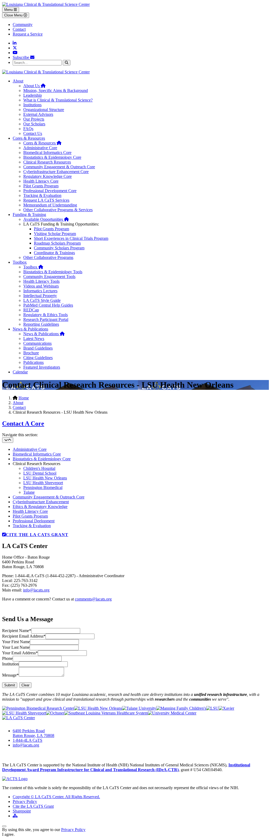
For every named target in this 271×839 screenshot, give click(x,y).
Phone (7, 658)
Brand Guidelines (38, 348)
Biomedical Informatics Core (47, 152)
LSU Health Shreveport (43, 482)
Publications (33, 362)
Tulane (29, 492)
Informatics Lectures (40, 291)
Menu (9, 10)
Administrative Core (40, 147)
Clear (25, 685)
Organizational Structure (43, 109)
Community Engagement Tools (49, 276)
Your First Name (16, 641)
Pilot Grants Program (40, 186)
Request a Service (28, 34)
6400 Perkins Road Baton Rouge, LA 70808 (33, 733)
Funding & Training (29, 214)
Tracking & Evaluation (42, 195)
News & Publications (30, 329)
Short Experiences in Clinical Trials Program (71, 238)
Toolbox (20, 262)
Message (10, 675)
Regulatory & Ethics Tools (45, 314)
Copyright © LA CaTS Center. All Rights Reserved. (56, 796)
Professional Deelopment (34, 521)
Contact (19, 29)
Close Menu (14, 15)
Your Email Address (20, 653)
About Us (34, 85)
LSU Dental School (39, 473)
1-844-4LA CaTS (27, 740)
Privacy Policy (25, 801)
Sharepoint (22, 811)
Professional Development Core (49, 190)
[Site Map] (15, 816)
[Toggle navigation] (7, 440)
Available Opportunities (46, 219)
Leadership (32, 95)
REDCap (31, 310)
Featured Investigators (41, 367)
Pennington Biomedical (42, 487)
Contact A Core (23, 423)
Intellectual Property (40, 295)
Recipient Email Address (24, 636)
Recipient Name (16, 630)
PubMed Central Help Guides (48, 305)
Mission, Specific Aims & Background (55, 90)
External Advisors (38, 114)
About (18, 81)
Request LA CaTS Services (46, 200)
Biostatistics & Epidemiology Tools (52, 272)
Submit (9, 685)
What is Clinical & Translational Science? (58, 100)
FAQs (28, 128)
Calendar (20, 372)
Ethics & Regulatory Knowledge (40, 506)
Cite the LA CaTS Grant (33, 806)
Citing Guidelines (38, 357)
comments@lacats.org (93, 599)
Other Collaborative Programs (48, 257)
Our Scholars (34, 124)
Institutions (32, 105)
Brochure (31, 353)
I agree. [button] (8, 834)
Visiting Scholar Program (55, 233)
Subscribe (21, 57)
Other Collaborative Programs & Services (58, 209)
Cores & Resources (29, 138)
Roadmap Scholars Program (57, 243)
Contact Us (32, 133)
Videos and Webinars (41, 286)
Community (23, 24)
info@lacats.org (36, 590)
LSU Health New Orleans (45, 478)
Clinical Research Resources (47, 162)
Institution (10, 664)
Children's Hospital (39, 468)
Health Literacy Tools (41, 281)
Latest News (33, 338)
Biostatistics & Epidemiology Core (52, 157)
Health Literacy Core (40, 181)
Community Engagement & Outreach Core (59, 167)
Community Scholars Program (59, 248)
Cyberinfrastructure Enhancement (41, 502)
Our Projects (33, 119)
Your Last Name (16, 647)
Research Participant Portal (45, 319)
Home (24, 398)
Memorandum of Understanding (50, 205)
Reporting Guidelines (41, 324)
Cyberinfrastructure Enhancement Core (56, 171)
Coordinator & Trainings (54, 252)
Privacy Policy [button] (73, 829)
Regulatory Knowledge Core (47, 176)
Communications (37, 343)
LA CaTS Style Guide (42, 300)
